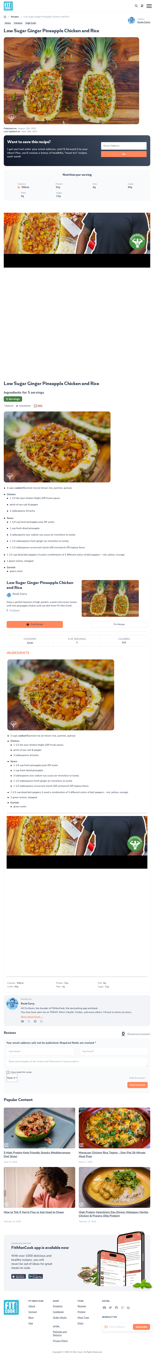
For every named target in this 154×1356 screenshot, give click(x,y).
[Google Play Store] (35, 1278)
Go (123, 154)
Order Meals (60, 1317)
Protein (82, 1312)
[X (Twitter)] (31, 1022)
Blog (31, 1317)
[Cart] (142, 6)
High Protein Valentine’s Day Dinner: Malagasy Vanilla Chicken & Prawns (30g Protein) (113, 1213)
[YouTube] (24, 1022)
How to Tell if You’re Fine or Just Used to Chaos (34, 1212)
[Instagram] (43, 1022)
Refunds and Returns (60, 1333)
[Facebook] (37, 1022)
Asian (8, 23)
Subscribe (141, 1327)
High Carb (31, 23)
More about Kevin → (32, 1017)
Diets (80, 1323)
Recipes (15, 17)
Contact (32, 1312)
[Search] (136, 6)
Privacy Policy (60, 1340)
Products (58, 1306)
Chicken (18, 23)
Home (5, 17)
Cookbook (58, 1312)
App (30, 1323)
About (31, 1306)
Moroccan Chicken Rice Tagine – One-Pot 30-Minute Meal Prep (112, 1154)
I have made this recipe (21, 1072)
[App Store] (18, 1278)
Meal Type (83, 1317)
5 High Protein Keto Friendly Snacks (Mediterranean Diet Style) (37, 1154)
